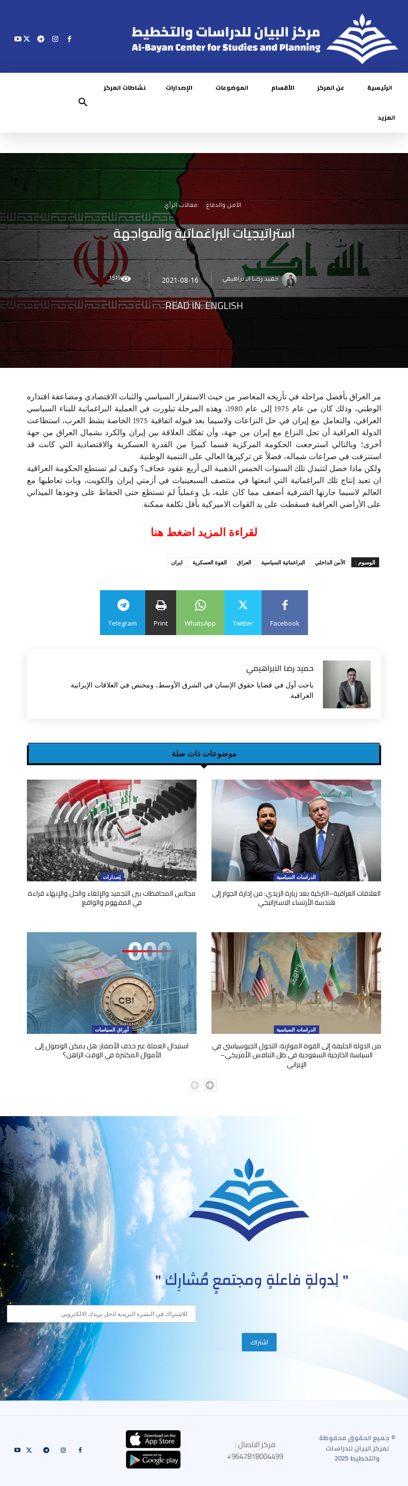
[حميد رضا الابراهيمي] (291, 280)
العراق (244, 562)
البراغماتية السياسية (283, 562)
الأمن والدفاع (223, 206)
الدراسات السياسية (296, 876)
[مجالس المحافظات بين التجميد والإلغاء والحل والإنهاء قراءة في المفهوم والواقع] (112, 831)
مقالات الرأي (181, 206)
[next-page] (210, 1085)
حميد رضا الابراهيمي (250, 280)
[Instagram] (55, 38)
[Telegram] (41, 38)
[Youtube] (18, 38)
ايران (177, 562)
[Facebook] (69, 38)
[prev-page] (194, 1085)
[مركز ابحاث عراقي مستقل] (249, 1200)
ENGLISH (224, 306)
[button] (83, 103)
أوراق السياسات (112, 1029)
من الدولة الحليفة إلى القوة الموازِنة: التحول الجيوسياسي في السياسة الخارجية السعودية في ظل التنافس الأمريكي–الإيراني (296, 1054)
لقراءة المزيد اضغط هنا (204, 532)
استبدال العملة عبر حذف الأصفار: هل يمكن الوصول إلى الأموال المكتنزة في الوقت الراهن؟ (112, 1050)
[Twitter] (26, 38)
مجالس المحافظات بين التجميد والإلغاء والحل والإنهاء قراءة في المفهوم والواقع (112, 898)
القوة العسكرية (210, 562)
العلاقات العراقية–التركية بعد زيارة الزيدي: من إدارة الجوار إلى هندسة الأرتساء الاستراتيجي (296, 898)
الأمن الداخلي (330, 562)
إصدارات (112, 876)
